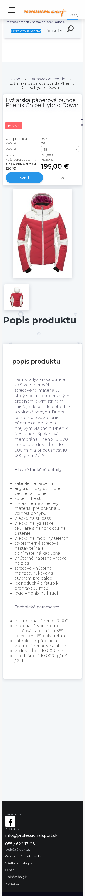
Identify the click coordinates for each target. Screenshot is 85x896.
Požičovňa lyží (16, 877)
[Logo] (45, 13)
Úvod (15, 79)
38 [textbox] (45, 149)
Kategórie (13, 11)
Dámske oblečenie (47, 79)
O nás (9, 870)
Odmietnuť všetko (26, 31)
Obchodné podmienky (23, 856)
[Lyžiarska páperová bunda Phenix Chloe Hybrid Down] (42, 276)
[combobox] (60, 149)
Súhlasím (54, 31)
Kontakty (12, 883)
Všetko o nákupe (18, 863)
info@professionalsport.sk (31, 835)
